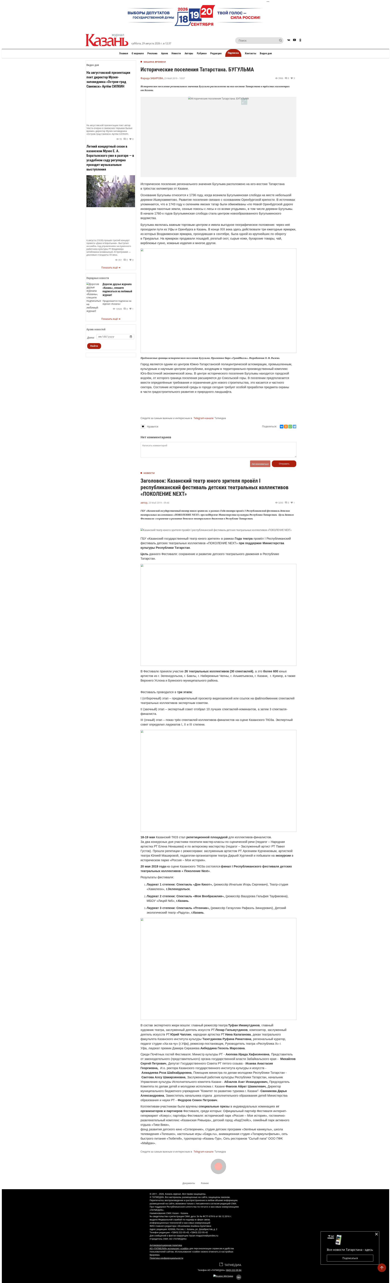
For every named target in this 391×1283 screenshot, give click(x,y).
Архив (164, 53)
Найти (94, 346)
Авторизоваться (260, 463)
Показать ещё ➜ (110, 267)
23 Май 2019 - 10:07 (174, 78)
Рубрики (202, 53)
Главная (123, 53)
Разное (205, 1183)
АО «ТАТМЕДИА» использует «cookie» (169, 1248)
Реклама (152, 53)
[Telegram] (294, 426)
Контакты (250, 53)
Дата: (90, 337)
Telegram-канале (204, 418)
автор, (144, 502)
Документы (189, 1183)
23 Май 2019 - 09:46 (159, 502)
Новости (176, 53)
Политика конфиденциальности (166, 1258)
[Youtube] (294, 40)
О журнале (138, 53)
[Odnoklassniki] (300, 40)
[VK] (289, 40)
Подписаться (350, 1258)
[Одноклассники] (286, 426)
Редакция (216, 53)
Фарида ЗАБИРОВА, (152, 78)
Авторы (189, 53)
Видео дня (266, 53)
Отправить (284, 463)
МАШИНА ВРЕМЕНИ (155, 61)
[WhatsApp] (290, 426)
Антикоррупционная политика (166, 1245)
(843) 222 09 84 (233, 1270)
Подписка (233, 52)
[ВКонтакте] (281, 426)
